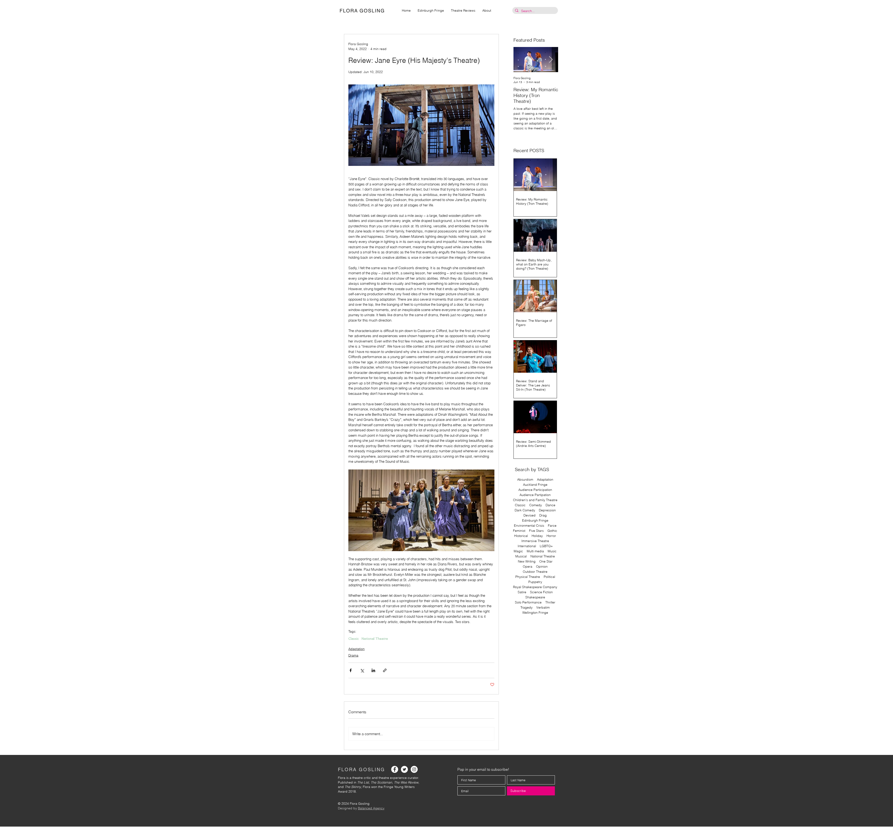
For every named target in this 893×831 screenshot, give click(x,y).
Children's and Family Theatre (535, 500)
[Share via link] (385, 670)
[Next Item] (551, 59)
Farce (552, 526)
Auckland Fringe (535, 485)
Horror (551, 536)
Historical (521, 536)
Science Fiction (541, 592)
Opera (527, 567)
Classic (353, 638)
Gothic (552, 531)
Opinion (542, 567)
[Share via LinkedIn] (373, 670)
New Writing (527, 561)
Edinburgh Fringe (535, 521)
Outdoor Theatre (535, 572)
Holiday (537, 536)
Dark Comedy (525, 510)
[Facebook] (394, 769)
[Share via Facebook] (350, 670)
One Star (546, 561)
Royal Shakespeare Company (535, 587)
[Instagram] (414, 769)
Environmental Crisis (529, 526)
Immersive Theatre (535, 541)
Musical (521, 556)
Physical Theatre (527, 577)
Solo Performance (528, 602)
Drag (543, 515)
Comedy (535, 505)
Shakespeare (535, 597)
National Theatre (375, 638)
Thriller (550, 602)
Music (552, 551)
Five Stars (536, 531)
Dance (550, 505)
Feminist (519, 531)
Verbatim (543, 608)
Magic (518, 551)
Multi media (535, 551)
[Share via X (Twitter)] (362, 670)
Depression (547, 510)
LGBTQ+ (546, 546)
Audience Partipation (535, 495)
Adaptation (356, 649)
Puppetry (535, 582)
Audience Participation (535, 490)
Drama (353, 655)
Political (549, 577)
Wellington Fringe (535, 613)
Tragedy (526, 608)
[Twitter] (404, 769)
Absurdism (525, 480)
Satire (522, 592)
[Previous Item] (521, 59)
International (527, 546)
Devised (529, 515)
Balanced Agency (371, 808)
